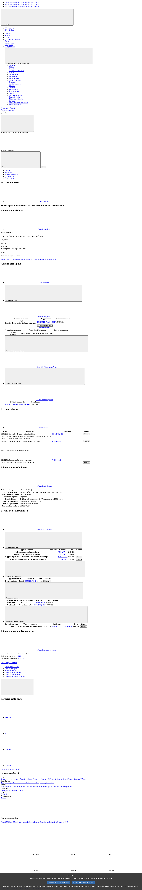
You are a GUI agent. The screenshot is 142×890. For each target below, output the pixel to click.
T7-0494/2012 (56, 460)
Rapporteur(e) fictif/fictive (45, 325)
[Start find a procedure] (17, 123)
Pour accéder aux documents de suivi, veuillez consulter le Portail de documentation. (28, 259)
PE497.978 (61, 554)
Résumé (86, 434)
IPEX (20, 656)
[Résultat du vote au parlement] (67, 458)
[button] (32, 814)
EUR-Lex (21, 658)
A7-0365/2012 (56, 441)
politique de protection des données (84, 886)
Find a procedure (6, 112)
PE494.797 (61, 552)
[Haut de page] (17, 687)
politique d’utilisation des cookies (109, 886)
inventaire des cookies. (132, 886)
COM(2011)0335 (57, 434)
